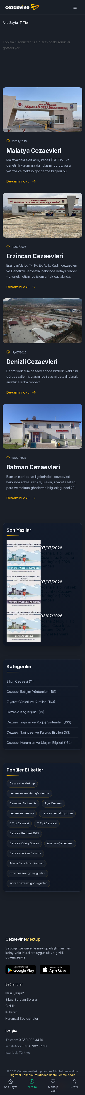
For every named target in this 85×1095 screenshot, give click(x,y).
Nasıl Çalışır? (14, 993)
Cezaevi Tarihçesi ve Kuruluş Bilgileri (38, 732)
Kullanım (11, 1012)
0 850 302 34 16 (31, 1040)
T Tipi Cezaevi (47, 823)
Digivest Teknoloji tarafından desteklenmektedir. (42, 1075)
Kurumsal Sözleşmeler (21, 1018)
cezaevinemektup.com (57, 813)
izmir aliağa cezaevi (60, 843)
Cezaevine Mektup (22, 783)
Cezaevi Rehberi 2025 (24, 833)
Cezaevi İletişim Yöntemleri (31, 691)
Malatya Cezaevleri (33, 150)
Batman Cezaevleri (33, 467)
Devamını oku (17, 181)
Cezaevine (22, 939)
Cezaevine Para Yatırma (25, 853)
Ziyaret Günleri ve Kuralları (31, 702)
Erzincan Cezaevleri (34, 256)
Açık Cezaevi (53, 803)
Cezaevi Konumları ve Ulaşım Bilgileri (39, 742)
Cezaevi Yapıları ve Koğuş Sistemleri (39, 722)
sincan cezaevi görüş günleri (28, 883)
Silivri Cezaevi (20, 681)
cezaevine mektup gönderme (29, 793)
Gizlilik (10, 1006)
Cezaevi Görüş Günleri (24, 843)
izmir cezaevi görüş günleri (27, 873)
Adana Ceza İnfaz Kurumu (27, 863)
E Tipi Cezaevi (19, 823)
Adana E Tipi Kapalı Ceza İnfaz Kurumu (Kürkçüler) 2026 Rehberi (57, 560)
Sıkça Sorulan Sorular (21, 999)
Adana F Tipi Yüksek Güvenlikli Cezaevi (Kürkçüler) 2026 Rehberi (58, 594)
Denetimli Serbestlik (23, 803)
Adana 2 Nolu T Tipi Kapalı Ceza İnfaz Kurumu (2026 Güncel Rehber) (58, 628)
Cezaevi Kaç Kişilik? (25, 712)
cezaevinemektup (22, 813)
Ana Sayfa (10, 22)
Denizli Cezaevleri (31, 361)
